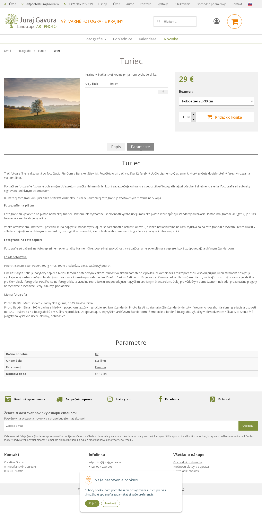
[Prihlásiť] (216, 21)
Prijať (92, 503)
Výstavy (163, 4)
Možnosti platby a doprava (191, 466)
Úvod (12, 4)
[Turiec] (42, 103)
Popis (116, 146)
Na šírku (100, 361)
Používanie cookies (186, 471)
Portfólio (145, 4)
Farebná (100, 367)
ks (188, 117)
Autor (130, 4)
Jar (96, 354)
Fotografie (24, 51)
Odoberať (248, 425)
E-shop (102, 4)
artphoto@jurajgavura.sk (42, 4)
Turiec (42, 51)
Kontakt (237, 4)
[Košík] (234, 21)
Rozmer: (186, 91)
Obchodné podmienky (211, 4)
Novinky (171, 38)
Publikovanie (182, 4)
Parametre (140, 146)
